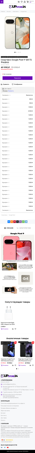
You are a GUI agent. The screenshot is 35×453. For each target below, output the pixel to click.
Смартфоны (4, 215)
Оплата (3, 420)
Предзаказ (17, 78)
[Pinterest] (14, 221)
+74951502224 (6, 380)
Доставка (4, 418)
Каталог (3, 413)
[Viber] (20, 221)
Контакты (4, 415)
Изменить (11, 91)
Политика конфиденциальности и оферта (13, 403)
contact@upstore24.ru (9, 384)
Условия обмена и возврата (9, 408)
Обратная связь (5, 410)
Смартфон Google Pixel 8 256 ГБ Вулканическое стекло (25, 360)
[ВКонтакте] (9, 221)
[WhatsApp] (23, 221)
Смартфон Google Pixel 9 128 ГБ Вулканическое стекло (8, 360)
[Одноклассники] (11, 221)
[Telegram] (26, 221)
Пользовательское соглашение (10, 406)
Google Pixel (12, 215)
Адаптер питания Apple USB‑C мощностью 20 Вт (8, 323)
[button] (16, 52)
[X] (17, 221)
